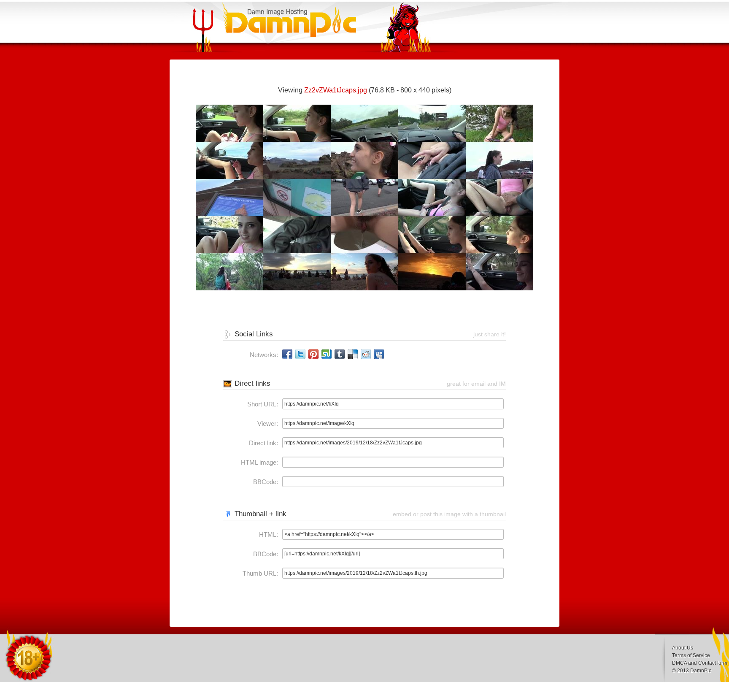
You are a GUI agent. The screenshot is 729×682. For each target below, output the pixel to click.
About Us (682, 648)
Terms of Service (691, 655)
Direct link (262, 443)
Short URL (261, 404)
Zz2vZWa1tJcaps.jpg (335, 90)
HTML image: (259, 462)
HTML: (268, 534)
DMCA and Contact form (699, 663)
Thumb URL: (260, 573)
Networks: (264, 354)
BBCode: (265, 481)
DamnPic (700, 671)
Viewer (266, 423)
